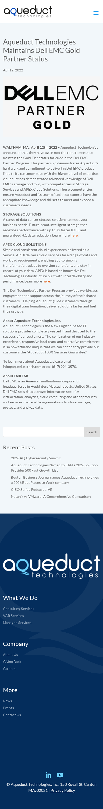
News (7, 701)
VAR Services (13, 615)
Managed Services (17, 622)
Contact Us (12, 715)
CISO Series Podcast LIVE (31, 489)
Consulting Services (18, 608)
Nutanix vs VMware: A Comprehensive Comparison (51, 496)
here (74, 235)
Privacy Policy (62, 790)
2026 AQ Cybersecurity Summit (36, 458)
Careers (9, 668)
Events (8, 708)
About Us (10, 654)
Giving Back (12, 661)
